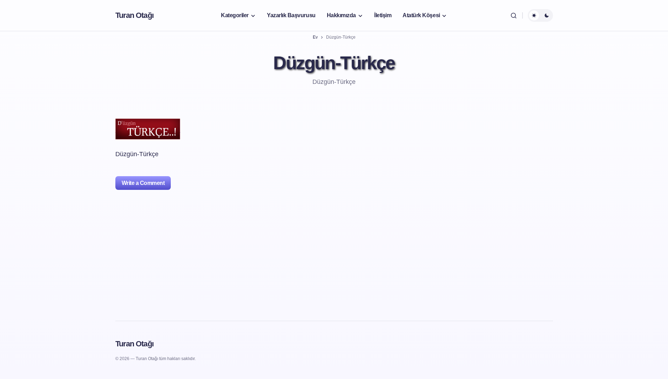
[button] (514, 15)
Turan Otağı (134, 15)
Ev (315, 37)
